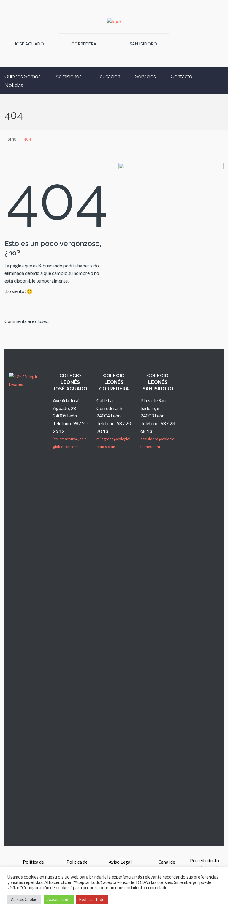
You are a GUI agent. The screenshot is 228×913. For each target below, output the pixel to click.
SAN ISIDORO (143, 43)
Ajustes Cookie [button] (24, 899)
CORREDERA (83, 43)
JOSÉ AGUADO (29, 43)
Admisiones (69, 76)
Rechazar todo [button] (91, 899)
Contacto (181, 76)
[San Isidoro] (121, 47)
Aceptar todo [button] (59, 899)
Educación (108, 76)
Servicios (145, 76)
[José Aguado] (7, 47)
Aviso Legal (120, 862)
